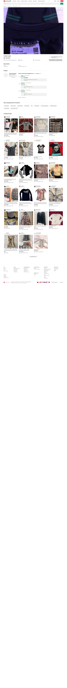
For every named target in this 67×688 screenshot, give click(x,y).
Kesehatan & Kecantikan (17, 268)
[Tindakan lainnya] (62, 9)
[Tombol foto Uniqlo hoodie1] (33, 15)
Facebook (5, 268)
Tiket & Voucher (46, 278)
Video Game (45, 272)
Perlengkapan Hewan (46, 275)
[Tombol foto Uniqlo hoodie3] (33, 46)
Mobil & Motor (56, 268)
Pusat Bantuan (13, 281)
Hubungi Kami (17, 281)
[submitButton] (61, 4)
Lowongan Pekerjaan (28, 281)
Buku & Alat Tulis (26, 268)
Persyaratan (18, 282)
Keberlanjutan (23, 281)
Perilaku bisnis (25, 282)
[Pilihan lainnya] (4, 137)
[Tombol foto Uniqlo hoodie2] (33, 31)
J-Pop (45, 276)
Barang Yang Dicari (6, 277)
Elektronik (35, 268)
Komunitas (5, 276)
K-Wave (45, 277)
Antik (44, 274)
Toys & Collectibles (46, 273)
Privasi (22, 282)
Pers (20, 281)
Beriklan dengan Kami (14, 282)
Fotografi (45, 268)
